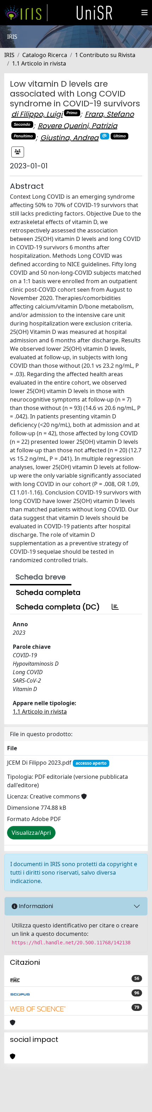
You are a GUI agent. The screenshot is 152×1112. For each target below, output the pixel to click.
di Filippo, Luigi (37, 114)
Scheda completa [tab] (48, 592)
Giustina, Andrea (69, 138)
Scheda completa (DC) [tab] (58, 607)
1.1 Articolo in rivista (39, 63)
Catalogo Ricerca (44, 55)
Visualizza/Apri (31, 833)
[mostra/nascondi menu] (144, 12)
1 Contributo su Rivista (105, 55)
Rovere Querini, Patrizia (77, 126)
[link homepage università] (94, 12)
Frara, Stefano (109, 114)
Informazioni (35, 906)
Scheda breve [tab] (41, 577)
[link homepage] (25, 12)
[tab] (115, 607)
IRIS (9, 55)
